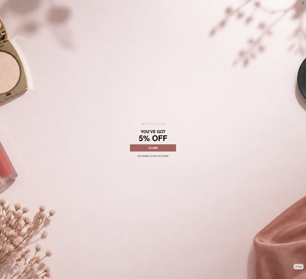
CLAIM (153, 147)
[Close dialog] (303, 3)
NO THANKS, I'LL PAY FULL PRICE (153, 156)
